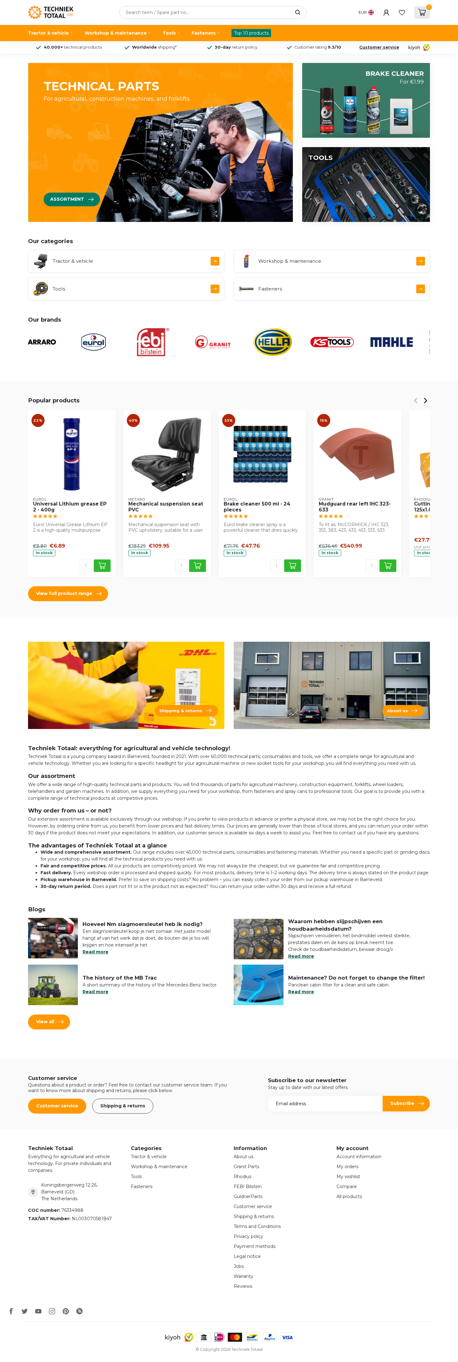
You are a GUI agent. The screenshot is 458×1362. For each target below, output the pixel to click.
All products (349, 1196)
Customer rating (317, 47)
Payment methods (254, 1246)
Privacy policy (248, 1236)
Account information (358, 1156)
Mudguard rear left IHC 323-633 (355, 506)
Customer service (379, 47)
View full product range (64, 593)
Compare (346, 1186)
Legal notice (247, 1256)
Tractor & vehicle (48, 33)
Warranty (243, 1276)
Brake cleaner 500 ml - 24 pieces (257, 506)
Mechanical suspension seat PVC (165, 506)
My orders (347, 1166)
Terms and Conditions (257, 1226)
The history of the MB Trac (120, 978)
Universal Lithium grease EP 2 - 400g (70, 506)
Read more (95, 952)
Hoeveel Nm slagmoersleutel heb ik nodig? (143, 924)
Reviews (243, 1286)
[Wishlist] (402, 12)
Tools (169, 33)
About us (243, 1156)
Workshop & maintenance (116, 33)
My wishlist (348, 1176)
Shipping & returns (122, 1106)
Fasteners (204, 33)
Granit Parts (246, 1166)
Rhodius (242, 1176)
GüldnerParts (248, 1196)
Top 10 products (251, 33)
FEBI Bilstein (248, 1186)
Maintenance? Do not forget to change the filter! (356, 978)
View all (45, 1021)
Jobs (239, 1266)
